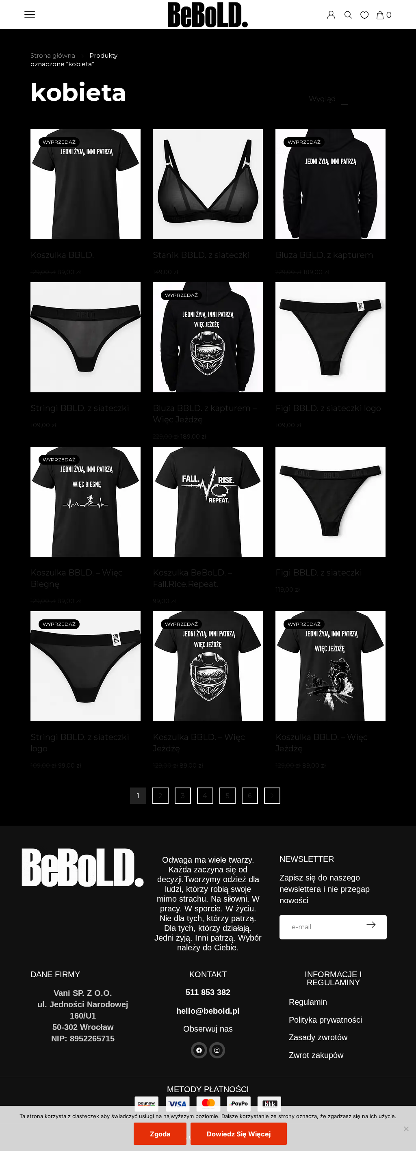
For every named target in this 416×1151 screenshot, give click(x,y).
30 (370, 98)
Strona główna (52, 55)
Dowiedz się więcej (239, 1134)
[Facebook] (199, 1050)
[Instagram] (217, 1050)
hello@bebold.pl (208, 1010)
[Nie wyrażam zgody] (406, 1129)
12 (344, 98)
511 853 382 (208, 992)
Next (272, 796)
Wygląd (322, 98)
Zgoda (160, 1134)
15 (357, 98)
